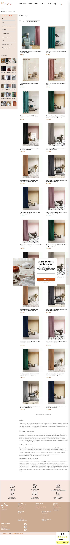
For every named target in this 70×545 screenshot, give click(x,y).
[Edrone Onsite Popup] (35, 272)
